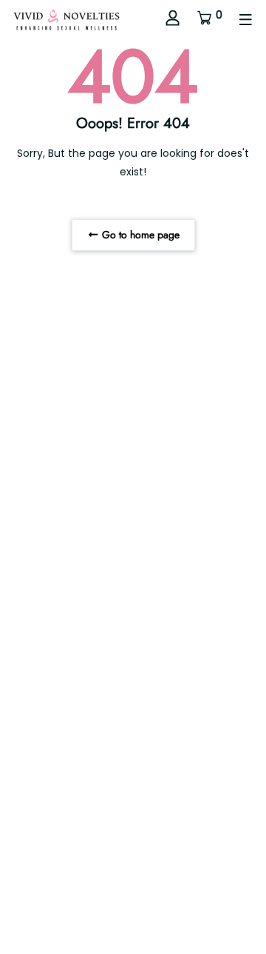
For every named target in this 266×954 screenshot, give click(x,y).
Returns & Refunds (114, 903)
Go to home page (139, 234)
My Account (133, 922)
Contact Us (37, 903)
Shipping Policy (204, 903)
